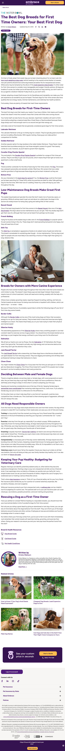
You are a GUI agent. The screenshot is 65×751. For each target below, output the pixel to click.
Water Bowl (6, 7)
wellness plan (45, 487)
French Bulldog (44, 220)
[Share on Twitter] (39, 27)
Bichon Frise (44, 178)
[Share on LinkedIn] (42, 27)
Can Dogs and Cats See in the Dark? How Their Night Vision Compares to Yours (48, 634)
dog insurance (15, 479)
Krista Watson (12, 27)
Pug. (54, 167)
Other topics (5, 30)
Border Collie (14, 317)
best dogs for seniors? (25, 178)
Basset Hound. (43, 208)
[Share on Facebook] (36, 27)
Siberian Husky (30, 331)
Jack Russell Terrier (10, 353)
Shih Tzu (7, 231)
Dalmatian (37, 342)
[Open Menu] (3, 3)
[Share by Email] (45, 27)
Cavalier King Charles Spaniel (25, 155)
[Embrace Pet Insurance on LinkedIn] (7, 681)
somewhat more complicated (11, 388)
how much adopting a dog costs (12, 80)
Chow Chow (20, 365)
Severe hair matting (29, 432)
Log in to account (12, 672)
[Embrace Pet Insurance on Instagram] (13, 681)
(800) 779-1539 (49, 658)
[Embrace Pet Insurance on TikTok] (18, 681)
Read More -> (23, 567)
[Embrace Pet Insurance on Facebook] (2, 681)
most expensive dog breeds (43, 85)
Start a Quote (55, 2)
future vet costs (15, 455)
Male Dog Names (7, 634)
